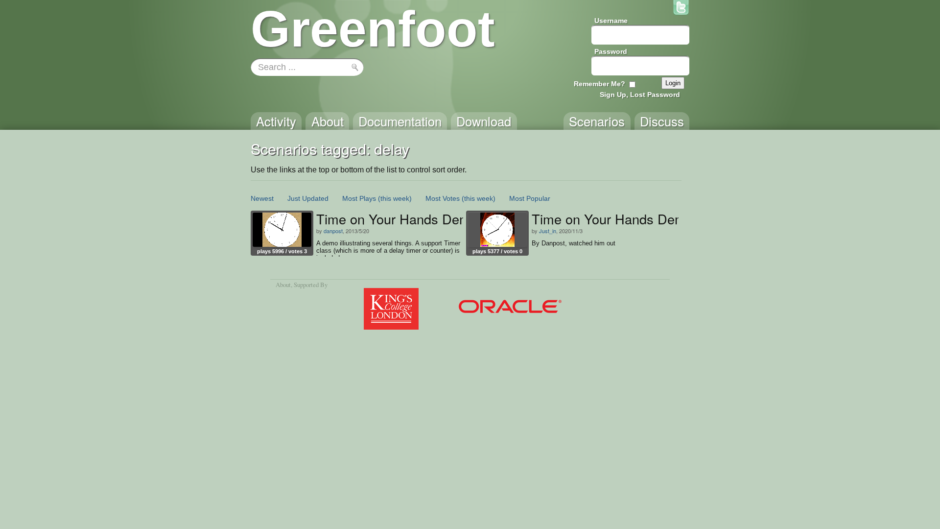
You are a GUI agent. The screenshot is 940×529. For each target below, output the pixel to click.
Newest (262, 198)
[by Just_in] (497, 229)
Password (610, 51)
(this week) (395, 198)
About (283, 284)
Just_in (547, 231)
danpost (333, 231)
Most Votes (442, 198)
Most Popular (529, 198)
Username (611, 20)
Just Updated (308, 198)
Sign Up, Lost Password (640, 94)
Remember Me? (599, 84)
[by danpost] (282, 229)
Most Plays (359, 198)
